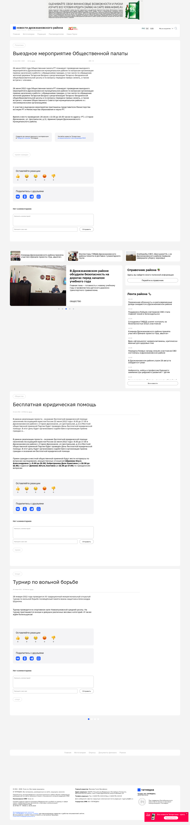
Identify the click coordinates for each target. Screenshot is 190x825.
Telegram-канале (24, 138)
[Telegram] (32, 197)
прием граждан (21, 155)
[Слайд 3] (66, 308)
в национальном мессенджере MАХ (72, 138)
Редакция (41, 34)
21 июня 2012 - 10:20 (19, 61)
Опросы (92, 752)
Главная (16, 34)
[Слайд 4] (69, 308)
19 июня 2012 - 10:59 (19, 411)
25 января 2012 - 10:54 (19, 589)
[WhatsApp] (39, 197)
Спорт (17, 574)
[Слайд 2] (62, 308)
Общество (19, 396)
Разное (123, 752)
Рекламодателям (56, 34)
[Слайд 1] (58, 308)
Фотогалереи (28, 34)
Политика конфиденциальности (24, 816)
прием (17, 550)
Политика (19, 45)
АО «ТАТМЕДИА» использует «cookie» (26, 813)
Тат (147, 28)
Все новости (153, 383)
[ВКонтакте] (18, 197)
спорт (17, 699)
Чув (151, 28)
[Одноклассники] (25, 197)
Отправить (86, 229)
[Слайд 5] (73, 308)
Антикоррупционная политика (23, 812)
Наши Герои (72, 34)
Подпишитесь (171, 818)
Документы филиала (108, 752)
